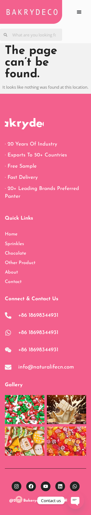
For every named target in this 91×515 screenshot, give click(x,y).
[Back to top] (19, 499)
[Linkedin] (60, 486)
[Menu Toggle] (79, 11)
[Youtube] (45, 486)
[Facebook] (31, 486)
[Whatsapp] (75, 486)
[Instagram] (16, 486)
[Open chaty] (75, 500)
